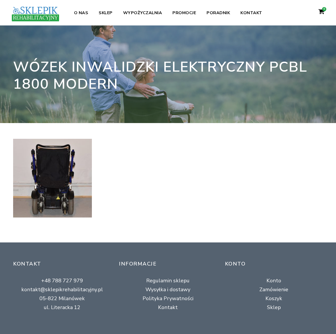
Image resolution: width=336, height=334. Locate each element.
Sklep (106, 13)
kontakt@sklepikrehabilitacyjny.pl (62, 289)
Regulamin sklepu (168, 280)
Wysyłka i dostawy (167, 289)
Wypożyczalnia (142, 13)
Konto (273, 280)
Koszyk (273, 298)
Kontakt (251, 13)
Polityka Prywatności (168, 298)
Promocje (184, 13)
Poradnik (218, 13)
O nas (81, 13)
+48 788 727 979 (62, 280)
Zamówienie (273, 289)
